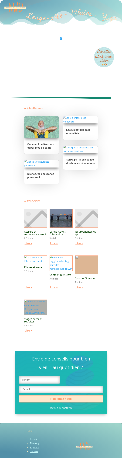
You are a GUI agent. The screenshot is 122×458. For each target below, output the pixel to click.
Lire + (28, 243)
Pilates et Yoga (33, 267)
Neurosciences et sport (85, 233)
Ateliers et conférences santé (35, 233)
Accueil (33, 439)
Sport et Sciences (85, 278)
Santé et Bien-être (60, 275)
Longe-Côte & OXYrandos (58, 233)
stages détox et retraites (33, 320)
